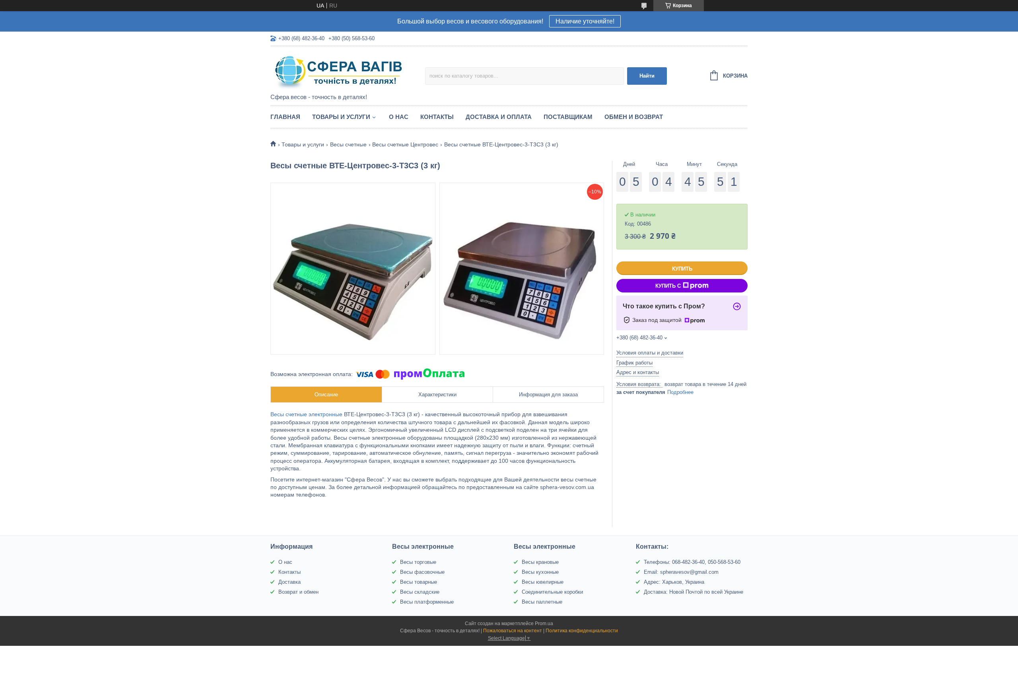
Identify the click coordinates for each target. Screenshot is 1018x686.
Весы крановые (540, 562)
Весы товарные (418, 582)
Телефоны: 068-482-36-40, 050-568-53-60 (692, 562)
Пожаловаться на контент (512, 630)
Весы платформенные (427, 602)
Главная (285, 117)
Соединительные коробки (552, 592)
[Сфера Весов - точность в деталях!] (340, 70)
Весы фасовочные (422, 572)
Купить (682, 269)
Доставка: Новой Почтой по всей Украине (693, 592)
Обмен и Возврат (633, 117)
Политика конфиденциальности (582, 630)
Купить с (668, 286)
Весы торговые (418, 562)
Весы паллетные (542, 602)
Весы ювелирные (542, 582)
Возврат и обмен (298, 592)
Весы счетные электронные (307, 414)
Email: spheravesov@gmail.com (681, 572)
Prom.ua (544, 623)
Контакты (437, 117)
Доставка (289, 582)
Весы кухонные (540, 572)
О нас (398, 117)
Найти (647, 76)
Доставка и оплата (499, 117)
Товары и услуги (341, 117)
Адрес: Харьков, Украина (674, 582)
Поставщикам (568, 117)
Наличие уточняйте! (585, 21)
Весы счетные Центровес (405, 144)
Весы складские (419, 592)
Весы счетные (348, 144)
